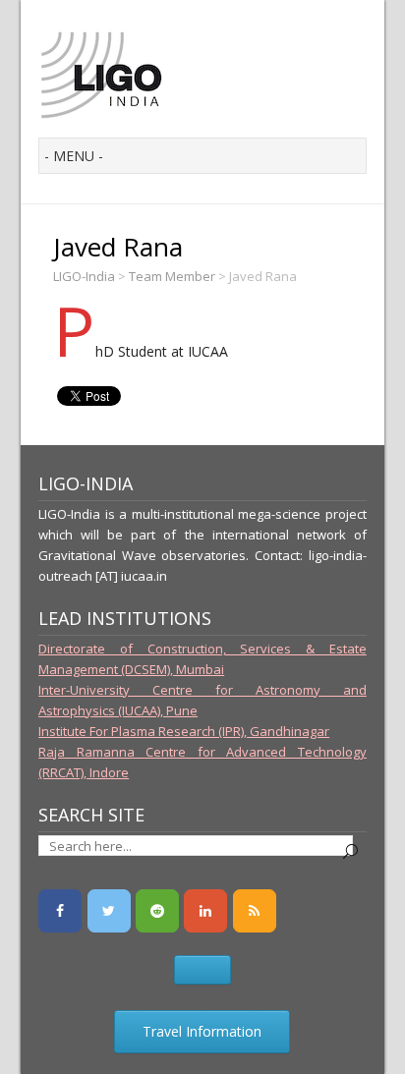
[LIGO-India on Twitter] (109, 911)
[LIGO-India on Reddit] (157, 911)
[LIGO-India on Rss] (254, 911)
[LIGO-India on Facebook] (60, 911)
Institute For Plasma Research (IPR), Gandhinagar (183, 731)
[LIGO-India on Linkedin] (205, 911)
